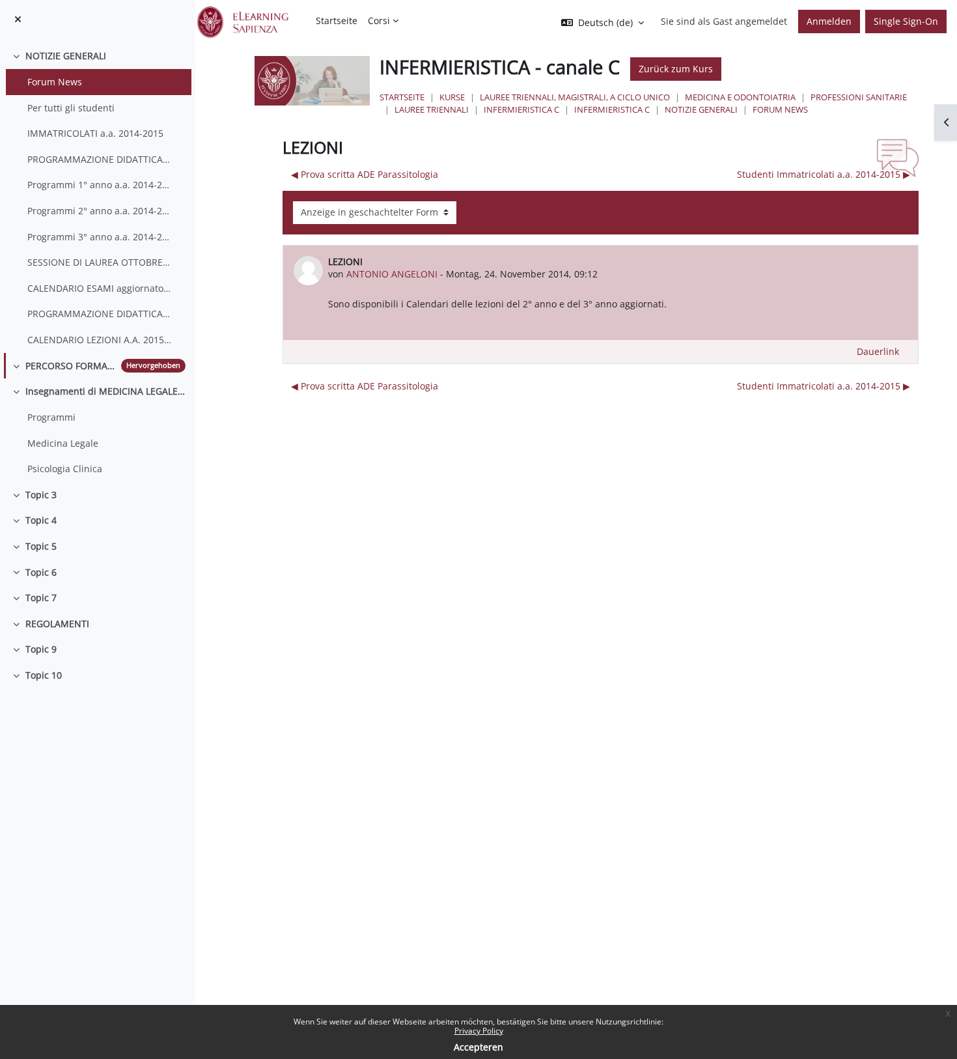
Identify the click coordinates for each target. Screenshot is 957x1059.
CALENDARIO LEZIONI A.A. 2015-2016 (99, 339)
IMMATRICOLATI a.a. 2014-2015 (95, 133)
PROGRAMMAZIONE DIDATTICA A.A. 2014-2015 (99, 159)
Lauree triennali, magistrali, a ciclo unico (575, 97)
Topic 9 (41, 649)
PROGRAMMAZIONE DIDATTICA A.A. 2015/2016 (99, 313)
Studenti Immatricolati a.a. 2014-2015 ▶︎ (823, 174)
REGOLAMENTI (57, 623)
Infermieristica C (521, 109)
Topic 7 (41, 597)
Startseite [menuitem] (336, 20)
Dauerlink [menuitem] (878, 351)
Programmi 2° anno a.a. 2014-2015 (99, 211)
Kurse (452, 97)
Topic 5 (41, 546)
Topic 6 (41, 572)
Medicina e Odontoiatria (740, 97)
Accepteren (478, 1047)
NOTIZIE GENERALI (65, 55)
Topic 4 (41, 520)
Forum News (54, 82)
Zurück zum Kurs (676, 69)
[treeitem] (97, 197)
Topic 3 (41, 494)
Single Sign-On (906, 21)
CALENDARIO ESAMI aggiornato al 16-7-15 (99, 288)
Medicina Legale (62, 443)
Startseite (402, 97)
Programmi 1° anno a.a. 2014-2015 (99, 184)
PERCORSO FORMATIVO (70, 366)
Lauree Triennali (432, 109)
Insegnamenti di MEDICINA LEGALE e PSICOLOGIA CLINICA (105, 391)
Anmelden (829, 21)
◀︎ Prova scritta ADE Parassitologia (364, 174)
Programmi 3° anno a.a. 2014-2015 (99, 237)
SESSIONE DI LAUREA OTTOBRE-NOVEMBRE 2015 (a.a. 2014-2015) (99, 262)
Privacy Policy (478, 1030)
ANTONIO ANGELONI (391, 274)
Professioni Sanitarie (859, 97)
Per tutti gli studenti (71, 108)
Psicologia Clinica (64, 468)
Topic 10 (43, 675)
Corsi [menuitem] (379, 20)
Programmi (51, 417)
